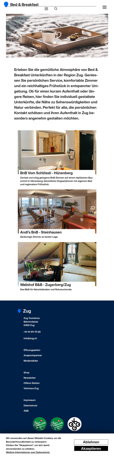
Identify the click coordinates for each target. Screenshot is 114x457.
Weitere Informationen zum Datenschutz (28, 452)
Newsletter (30, 377)
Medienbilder (31, 360)
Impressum (30, 400)
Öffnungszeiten (32, 350)
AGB (26, 410)
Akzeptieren (91, 448)
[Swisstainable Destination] (57, 424)
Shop (26, 372)
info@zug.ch (30, 338)
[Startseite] (7, 4)
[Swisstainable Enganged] (40, 424)
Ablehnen (91, 442)
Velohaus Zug (31, 388)
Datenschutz (30, 405)
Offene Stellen (32, 383)
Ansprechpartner (33, 355)
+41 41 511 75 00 (32, 331)
